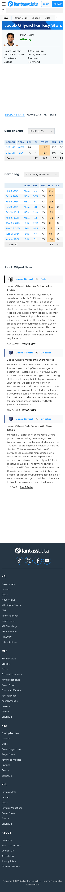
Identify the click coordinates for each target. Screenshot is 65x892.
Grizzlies (46, 352)
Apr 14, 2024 (12, 239)
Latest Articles (9, 642)
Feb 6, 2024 (12, 201)
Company (7, 840)
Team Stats (8, 621)
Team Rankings (10, 615)
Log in (46, 4)
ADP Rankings (9, 695)
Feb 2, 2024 (12, 190)
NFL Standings (9, 626)
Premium (57, 4)
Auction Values (10, 700)
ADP (4, 610)
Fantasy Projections (12, 674)
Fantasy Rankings (11, 679)
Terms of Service (11, 866)
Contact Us (8, 850)
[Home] (22, 4)
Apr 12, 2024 (12, 233)
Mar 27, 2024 (13, 228)
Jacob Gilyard (24, 279)
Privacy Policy (9, 861)
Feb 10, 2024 (12, 212)
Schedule (7, 716)
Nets (43, 279)
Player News (8, 599)
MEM (21, 147)
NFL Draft (6, 636)
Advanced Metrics (11, 690)
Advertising (8, 856)
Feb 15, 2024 (12, 217)
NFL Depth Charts (11, 605)
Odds (47, 18)
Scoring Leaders (10, 733)
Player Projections (11, 749)
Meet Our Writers (11, 845)
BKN (21, 152)
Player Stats (8, 584)
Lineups (6, 706)
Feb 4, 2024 (12, 196)
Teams (5, 711)
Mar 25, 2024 (13, 223)
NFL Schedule (9, 631)
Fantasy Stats (20, 18)
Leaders (36, 18)
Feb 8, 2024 (12, 207)
